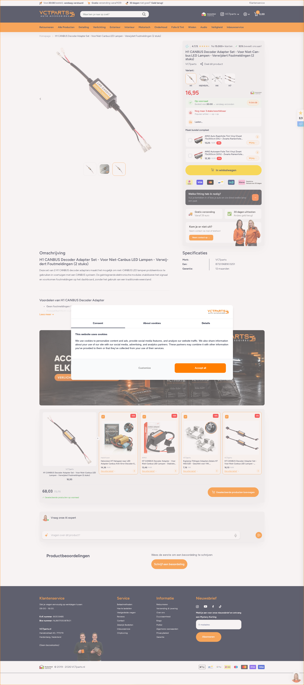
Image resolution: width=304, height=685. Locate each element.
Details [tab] (206, 323)
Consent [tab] (98, 323)
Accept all (200, 367)
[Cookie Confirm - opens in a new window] (218, 311)
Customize (144, 367)
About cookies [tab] (152, 323)
